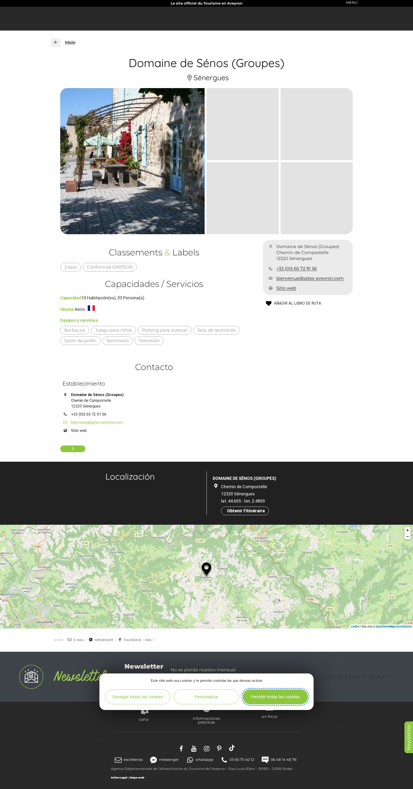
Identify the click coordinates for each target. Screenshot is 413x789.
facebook (132, 640)
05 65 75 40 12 (242, 759)
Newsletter (409, 737)
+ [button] (407, 530)
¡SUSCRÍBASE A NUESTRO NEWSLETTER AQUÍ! (338, 677)
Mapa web (137, 777)
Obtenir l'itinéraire (246, 510)
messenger (103, 640)
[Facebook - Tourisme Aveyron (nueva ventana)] (181, 748)
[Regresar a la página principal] (55, 42)
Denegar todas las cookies (137, 696)
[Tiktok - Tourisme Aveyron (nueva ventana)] (232, 748)
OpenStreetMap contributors (394, 626)
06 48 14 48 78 (284, 759)
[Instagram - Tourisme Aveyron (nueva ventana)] (207, 748)
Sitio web (286, 288)
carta (143, 719)
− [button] (407, 536)
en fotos (269, 716)
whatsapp (204, 759)
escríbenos (133, 759)
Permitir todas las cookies (275, 696)
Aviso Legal (119, 777)
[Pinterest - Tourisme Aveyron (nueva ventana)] (219, 748)
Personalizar (206, 696)
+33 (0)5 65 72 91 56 (296, 268)
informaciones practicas (206, 720)
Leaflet (355, 626)
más (148, 640)
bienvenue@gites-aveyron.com (310, 278)
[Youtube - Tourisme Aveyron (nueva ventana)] (194, 748)
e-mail (78, 640)
